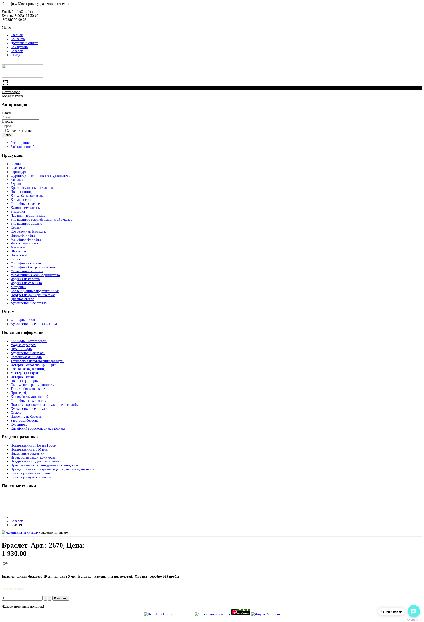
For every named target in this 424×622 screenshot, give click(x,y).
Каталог (17, 51)
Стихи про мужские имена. (31, 477)
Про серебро (20, 393)
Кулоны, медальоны (26, 207)
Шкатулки (18, 251)
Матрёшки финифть (26, 239)
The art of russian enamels (29, 389)
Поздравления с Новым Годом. (34, 445)
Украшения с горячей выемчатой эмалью (41, 219)
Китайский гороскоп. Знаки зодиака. (38, 428)
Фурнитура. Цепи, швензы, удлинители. (41, 176)
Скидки (16, 55)
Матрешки (18, 287)
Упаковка (18, 211)
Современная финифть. (28, 231)
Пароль (7, 121)
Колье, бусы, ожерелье (27, 195)
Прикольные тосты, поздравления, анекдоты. (45, 465)
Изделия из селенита (26, 283)
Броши (16, 164)
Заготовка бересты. (25, 420)
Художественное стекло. (29, 408)
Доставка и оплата (24, 43)
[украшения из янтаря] (19, 532)
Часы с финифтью (24, 243)
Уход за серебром (23, 345)
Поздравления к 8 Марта (29, 449)
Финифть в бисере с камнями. (33, 267)
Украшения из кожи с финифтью (35, 275)
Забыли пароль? (23, 146)
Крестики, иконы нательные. (32, 188)
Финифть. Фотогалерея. (29, 341)
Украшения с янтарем (27, 271)
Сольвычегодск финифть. (30, 369)
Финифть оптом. (23, 320)
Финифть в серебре (25, 203)
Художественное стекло (29, 303)
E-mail (6, 113)
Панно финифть (23, 235)
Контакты (18, 39)
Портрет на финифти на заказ (33, 295)
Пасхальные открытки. (28, 453)
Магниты (18, 247)
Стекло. (16, 412)
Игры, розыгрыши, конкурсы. (33, 457)
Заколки (17, 180)
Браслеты (18, 168)
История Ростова (23, 377)
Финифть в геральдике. (28, 400)
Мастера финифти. (25, 373)
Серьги (16, 227)
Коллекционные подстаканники (35, 291)
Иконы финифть (23, 192)
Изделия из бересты (25, 279)
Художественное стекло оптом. (34, 324)
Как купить (19, 47)
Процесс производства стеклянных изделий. (44, 404)
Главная (17, 35)
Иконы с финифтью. (26, 381)
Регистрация (20, 143)
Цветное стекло (22, 299)
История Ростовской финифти (33, 365)
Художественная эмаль (28, 353)
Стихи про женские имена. (31, 473)
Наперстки (19, 255)
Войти (7, 135)
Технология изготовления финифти (37, 361)
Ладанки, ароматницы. (28, 215)
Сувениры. (19, 424)
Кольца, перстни (23, 199)
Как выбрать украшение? (30, 396)
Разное (16, 259)
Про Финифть (21, 349)
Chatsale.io (413, 619)
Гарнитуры (19, 172)
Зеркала (16, 184)
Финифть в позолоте (26, 263)
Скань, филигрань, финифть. (32, 385)
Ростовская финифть (26, 357)
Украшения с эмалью (26, 223)
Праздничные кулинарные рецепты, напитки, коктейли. (53, 469)
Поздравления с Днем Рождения (35, 461)
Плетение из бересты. (27, 416)
